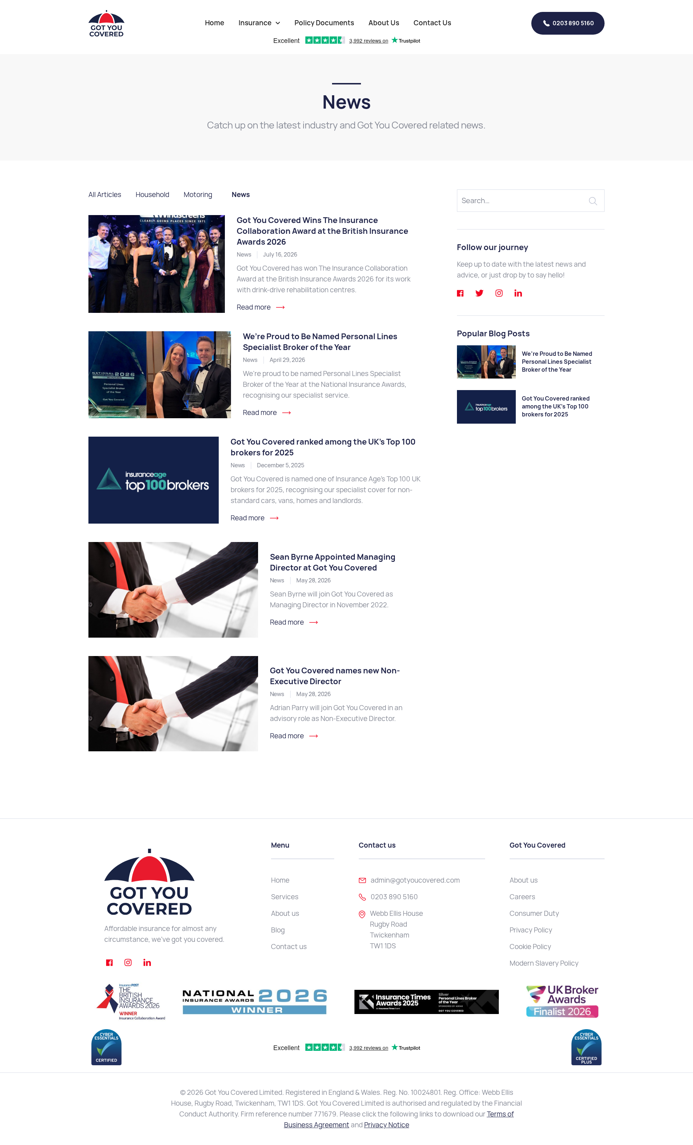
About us (285, 913)
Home (214, 22)
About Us (384, 22)
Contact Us (432, 22)
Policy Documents (324, 22)
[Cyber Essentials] (106, 1047)
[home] (106, 23)
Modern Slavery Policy (544, 963)
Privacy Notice (386, 1124)
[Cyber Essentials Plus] (586, 1047)
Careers (522, 896)
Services (284, 896)
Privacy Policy (531, 930)
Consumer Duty (534, 913)
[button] (259, 23)
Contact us (289, 946)
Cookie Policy (530, 946)
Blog (278, 930)
